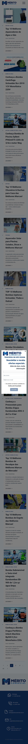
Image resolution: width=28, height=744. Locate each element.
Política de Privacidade (14, 385)
